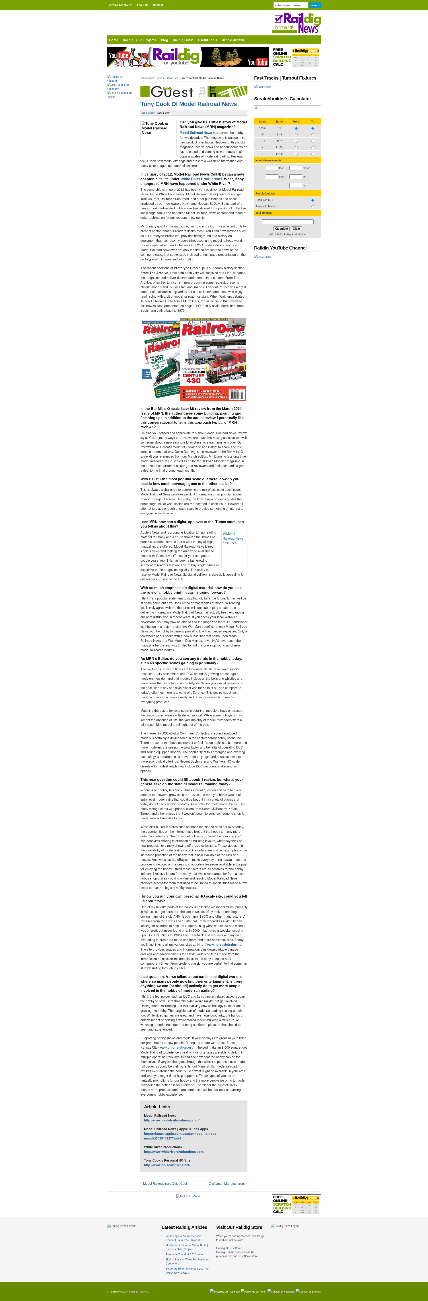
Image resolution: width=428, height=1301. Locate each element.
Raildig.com (115, 1291)
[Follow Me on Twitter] (253, 1291)
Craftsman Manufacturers (227, 1183)
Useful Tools (207, 40)
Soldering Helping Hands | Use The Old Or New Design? (187, 1270)
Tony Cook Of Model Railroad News (188, 104)
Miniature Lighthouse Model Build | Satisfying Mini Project (187, 1247)
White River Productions (201, 179)
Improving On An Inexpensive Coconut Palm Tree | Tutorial (183, 1238)
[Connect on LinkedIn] (308, 1291)
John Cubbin (148, 112)
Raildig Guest (183, 40)
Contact (158, 5)
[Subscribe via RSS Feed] (225, 1291)
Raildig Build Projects (139, 40)
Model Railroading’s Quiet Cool (165, 1183)
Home (113, 40)
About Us (142, 5)
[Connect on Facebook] (281, 1291)
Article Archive (233, 40)
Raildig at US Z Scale (229, 1248)
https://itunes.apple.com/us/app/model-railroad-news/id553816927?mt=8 (181, 1135)
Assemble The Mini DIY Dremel (185, 1254)
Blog (164, 40)
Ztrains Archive (119, 5)
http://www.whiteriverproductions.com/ (174, 1151)
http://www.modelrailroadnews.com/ (172, 1120)
